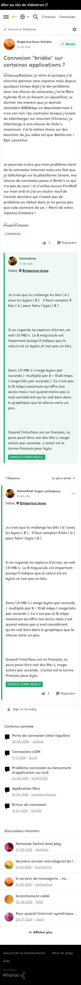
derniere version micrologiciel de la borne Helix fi (45, 861)
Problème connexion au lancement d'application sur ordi (41, 770)
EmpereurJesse (28, 42)
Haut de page (62, 953)
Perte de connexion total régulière (41, 735)
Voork (40, 919)
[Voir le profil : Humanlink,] (9, 864)
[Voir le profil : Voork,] (9, 916)
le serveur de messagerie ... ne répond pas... (41, 878)
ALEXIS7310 (39, 778)
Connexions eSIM (26, 752)
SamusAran (27, 258)
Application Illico (26, 788)
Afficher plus (42, 932)
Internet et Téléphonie (22, 29)
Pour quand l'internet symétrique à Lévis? (46, 913)
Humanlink (43, 867)
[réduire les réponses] (40, 487)
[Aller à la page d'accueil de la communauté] (15, 17)
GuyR (33, 758)
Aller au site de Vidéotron (22, 4)
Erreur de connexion (29, 805)
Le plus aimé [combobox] (63, 478)
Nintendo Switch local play (38, 844)
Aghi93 (36, 811)
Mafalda (42, 850)
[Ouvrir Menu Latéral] (6, 16)
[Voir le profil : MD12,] (9, 899)
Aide (6, 961)
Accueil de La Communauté (24, 953)
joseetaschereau (44, 794)
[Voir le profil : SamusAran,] (12, 261)
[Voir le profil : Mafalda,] (9, 847)
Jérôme (37, 741)
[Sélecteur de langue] (24, 16)
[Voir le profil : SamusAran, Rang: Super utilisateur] (10, 493)
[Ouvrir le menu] (74, 29)
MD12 (39, 902)
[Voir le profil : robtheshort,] (9, 881)
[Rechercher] (35, 17)
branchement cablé (33, 896)
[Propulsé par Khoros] (40, 974)
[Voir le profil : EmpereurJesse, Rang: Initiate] (9, 44)
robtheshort (43, 884)
